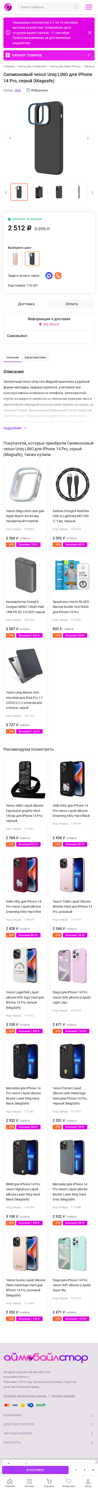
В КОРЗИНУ (35, 1470)
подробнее (12, 428)
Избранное (39, 90)
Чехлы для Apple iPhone (65, 66)
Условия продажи (63, 1395)
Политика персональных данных (24, 1395)
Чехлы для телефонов (32, 66)
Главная (8, 66)
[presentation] (10, 138)
